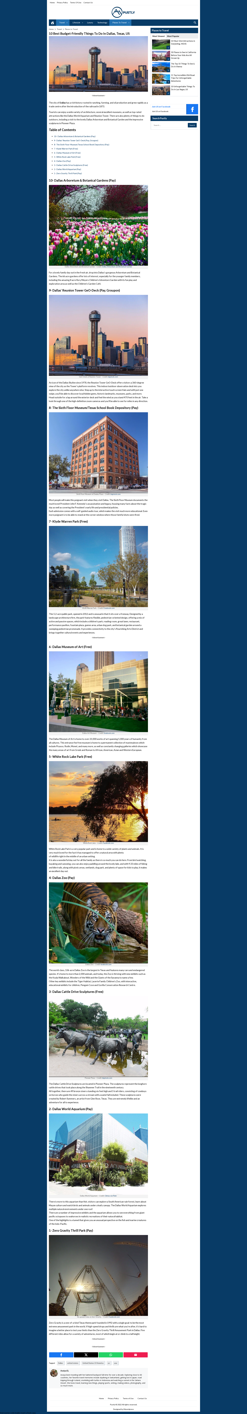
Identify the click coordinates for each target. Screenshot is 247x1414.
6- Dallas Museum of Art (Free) (67, 153)
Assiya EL (64, 1371)
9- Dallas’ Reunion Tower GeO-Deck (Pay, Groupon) (76, 140)
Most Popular (173, 36)
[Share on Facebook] (61, 1354)
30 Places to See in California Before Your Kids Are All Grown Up (183, 55)
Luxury (90, 22)
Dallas (60, 1363)
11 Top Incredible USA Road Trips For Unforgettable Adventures (183, 78)
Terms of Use (75, 2)
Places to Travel (119, 22)
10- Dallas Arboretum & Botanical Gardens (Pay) (74, 136)
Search (195, 22)
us (109, 1363)
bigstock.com (113, 377)
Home (52, 2)
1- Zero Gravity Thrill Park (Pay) (68, 173)
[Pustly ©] (123, 12)
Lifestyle (76, 22)
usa (115, 1363)
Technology (102, 22)
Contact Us (88, 2)
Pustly (113, 1404)
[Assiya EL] (54, 1373)
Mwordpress (129, 1409)
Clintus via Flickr (111, 1196)
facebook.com (109, 733)
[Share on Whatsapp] (110, 1354)
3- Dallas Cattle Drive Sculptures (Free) (71, 165)
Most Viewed (158, 36)
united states (72, 1363)
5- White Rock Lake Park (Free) (67, 157)
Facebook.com (109, 608)
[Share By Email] (135, 1354)
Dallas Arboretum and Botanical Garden (117, 267)
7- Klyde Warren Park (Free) (66, 148)
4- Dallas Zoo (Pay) (62, 161)
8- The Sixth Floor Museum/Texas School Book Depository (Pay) (81, 144)
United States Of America (93, 1363)
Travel (62, 22)
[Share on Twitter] (86, 1354)
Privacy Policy (62, 2)
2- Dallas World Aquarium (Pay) (67, 169)
